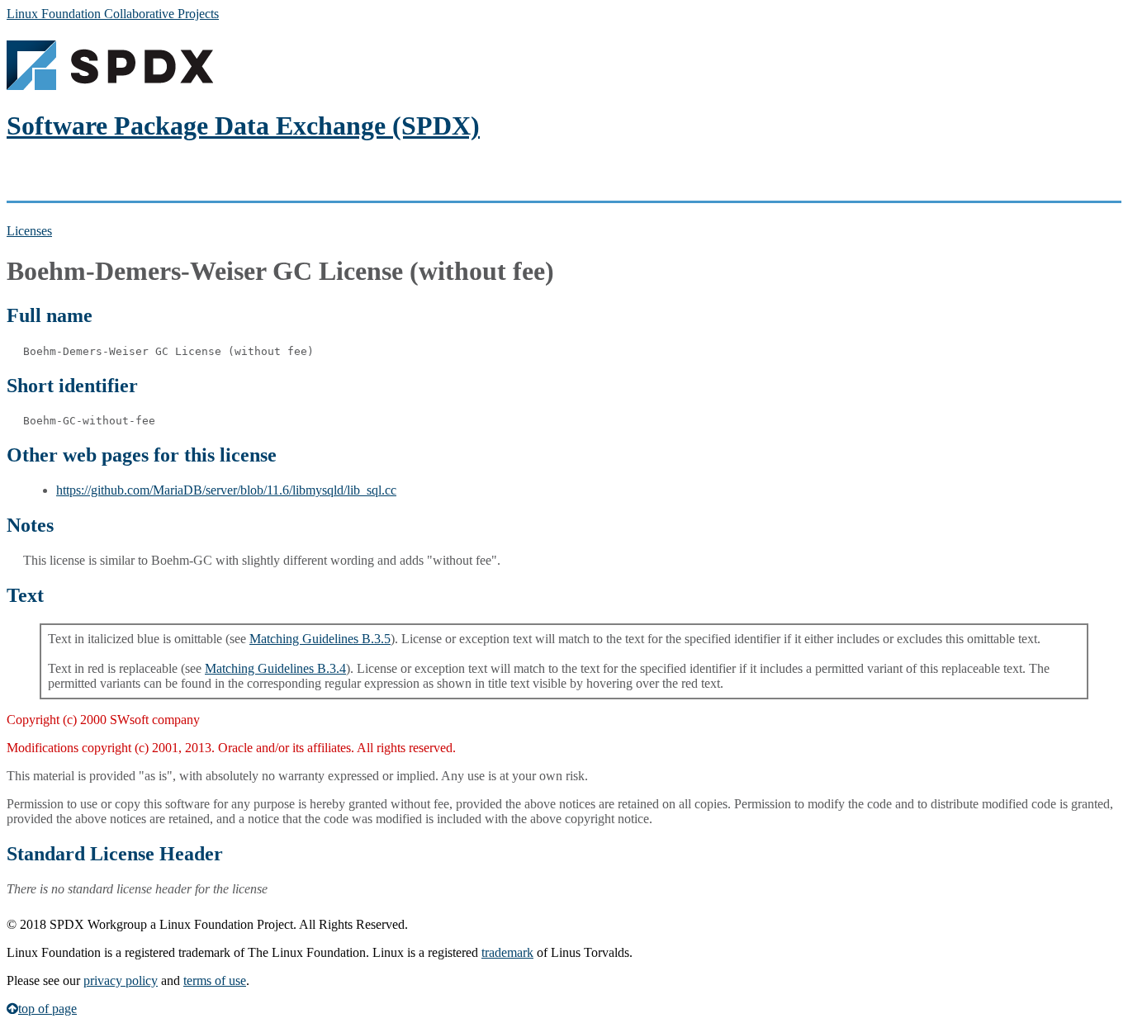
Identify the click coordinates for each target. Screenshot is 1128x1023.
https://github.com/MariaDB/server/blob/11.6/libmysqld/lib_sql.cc (226, 490)
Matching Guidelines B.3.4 (275, 668)
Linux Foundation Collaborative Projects (113, 14)
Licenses (29, 231)
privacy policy (120, 980)
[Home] (110, 85)
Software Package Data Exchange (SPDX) (243, 125)
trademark (507, 952)
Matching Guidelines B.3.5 (320, 639)
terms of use (214, 980)
